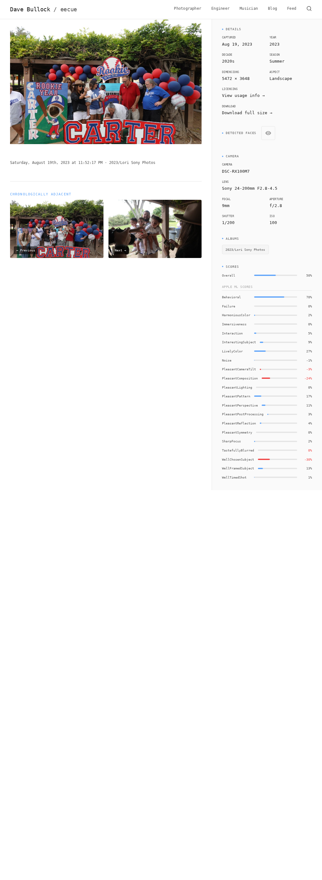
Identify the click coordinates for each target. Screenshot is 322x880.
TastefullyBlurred (238, 450)
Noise (226, 360)
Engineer (220, 8)
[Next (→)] (182, 84)
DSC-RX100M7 (236, 171)
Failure (228, 306)
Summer (277, 61)
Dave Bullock (43, 9)
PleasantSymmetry (237, 432)
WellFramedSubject (238, 468)
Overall (228, 275)
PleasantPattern (236, 396)
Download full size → (247, 112)
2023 (274, 44)
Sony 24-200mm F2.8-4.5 (249, 188)
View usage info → (243, 95)
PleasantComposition (240, 378)
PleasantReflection (239, 423)
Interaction (232, 333)
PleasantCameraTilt (239, 369)
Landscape (280, 78)
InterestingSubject (239, 342)
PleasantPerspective (240, 405)
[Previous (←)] (29, 84)
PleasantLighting (237, 387)
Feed (291, 8)
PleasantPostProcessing (243, 414)
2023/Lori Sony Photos (132, 162)
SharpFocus (231, 441)
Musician (249, 8)
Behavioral (231, 297)
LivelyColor (232, 351)
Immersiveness (234, 324)
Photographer (187, 8)
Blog (272, 8)
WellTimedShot (234, 477)
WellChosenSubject (238, 459)
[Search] (309, 9)
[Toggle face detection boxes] (268, 133)
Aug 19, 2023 (237, 44)
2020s (228, 61)
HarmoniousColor (236, 315)
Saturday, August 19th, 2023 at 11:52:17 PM (56, 162)
